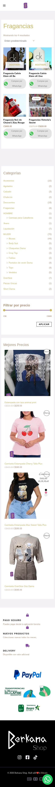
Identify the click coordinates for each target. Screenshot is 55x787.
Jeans (6, 223)
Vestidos (13, 272)
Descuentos (9, 202)
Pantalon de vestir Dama (21, 262)
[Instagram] (19, 757)
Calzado (7, 191)
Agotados (8, 186)
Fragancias (8, 208)
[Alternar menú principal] (4, 5)
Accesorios (8, 180)
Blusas (12, 238)
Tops (11, 267)
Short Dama (9, 289)
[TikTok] (35, 757)
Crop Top (13, 253)
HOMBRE (8, 213)
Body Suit (13, 243)
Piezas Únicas (10, 283)
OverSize (7, 278)
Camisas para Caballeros (21, 217)
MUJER (7, 234)
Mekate (44, 773)
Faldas (12, 258)
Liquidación (8, 228)
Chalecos (7, 197)
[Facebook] (27, 757)
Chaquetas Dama (17, 248)
